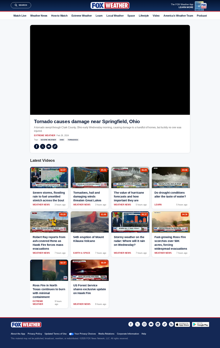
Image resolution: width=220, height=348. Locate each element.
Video (156, 15)
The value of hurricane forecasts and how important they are (129, 196)
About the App (18, 334)
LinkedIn (157, 324)
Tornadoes (73, 140)
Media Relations (106, 334)
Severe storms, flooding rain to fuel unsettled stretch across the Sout (49, 196)
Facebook (36, 146)
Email (48, 146)
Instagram (144, 324)
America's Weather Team (178, 15)
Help (144, 334)
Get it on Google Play (200, 324)
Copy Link (54, 146)
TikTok (164, 324)
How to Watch (59, 15)
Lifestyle (144, 15)
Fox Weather (110, 5)
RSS (171, 324)
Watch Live (19, 15)
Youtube (151, 324)
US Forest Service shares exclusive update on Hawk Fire (89, 289)
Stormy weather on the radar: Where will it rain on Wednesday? (129, 240)
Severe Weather (48, 140)
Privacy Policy (35, 334)
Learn (99, 15)
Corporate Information (128, 334)
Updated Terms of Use (56, 334)
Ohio (62, 140)
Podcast (202, 15)
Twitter (42, 146)
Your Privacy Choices (85, 334)
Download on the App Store (182, 324)
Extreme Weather (82, 15)
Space (131, 15)
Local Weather (115, 15)
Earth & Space (81, 253)
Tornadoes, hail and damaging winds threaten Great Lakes (87, 196)
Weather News (38, 15)
